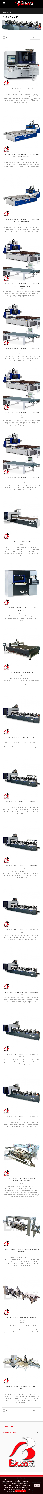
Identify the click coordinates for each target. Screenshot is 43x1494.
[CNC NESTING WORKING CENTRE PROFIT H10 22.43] (21, 454)
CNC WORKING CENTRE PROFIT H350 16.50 (21, 992)
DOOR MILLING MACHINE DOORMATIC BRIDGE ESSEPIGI (21, 1250)
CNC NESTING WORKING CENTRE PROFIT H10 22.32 (21, 414)
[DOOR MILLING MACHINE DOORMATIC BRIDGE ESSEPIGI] (21, 1226)
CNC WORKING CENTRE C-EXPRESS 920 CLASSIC (21, 609)
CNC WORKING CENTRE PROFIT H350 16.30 (21, 930)
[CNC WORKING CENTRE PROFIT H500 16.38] (21, 1030)
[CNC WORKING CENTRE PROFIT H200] (21, 714)
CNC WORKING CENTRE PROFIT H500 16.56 (21, 1116)
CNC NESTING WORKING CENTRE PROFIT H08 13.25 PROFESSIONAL (21, 155)
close (37, 1485)
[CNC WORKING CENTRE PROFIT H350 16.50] (21, 968)
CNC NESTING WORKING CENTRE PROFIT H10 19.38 (21, 349)
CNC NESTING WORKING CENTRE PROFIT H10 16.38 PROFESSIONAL (21, 285)
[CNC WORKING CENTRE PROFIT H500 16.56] (21, 1093)
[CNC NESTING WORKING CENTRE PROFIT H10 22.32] (21, 389)
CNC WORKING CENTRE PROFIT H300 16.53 (21, 866)
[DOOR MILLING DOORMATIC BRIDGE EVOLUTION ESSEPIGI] (21, 1155)
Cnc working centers (33, 10)
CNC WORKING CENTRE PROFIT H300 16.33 (21, 801)
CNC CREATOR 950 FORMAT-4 (21, 88)
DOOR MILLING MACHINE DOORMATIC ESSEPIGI (21, 1319)
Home (3, 10)
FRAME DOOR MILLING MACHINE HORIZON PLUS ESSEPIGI (21, 1387)
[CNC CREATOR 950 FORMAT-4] (21, 65)
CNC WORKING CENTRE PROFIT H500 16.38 (21, 1054)
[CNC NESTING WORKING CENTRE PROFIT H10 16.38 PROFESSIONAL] (21, 260)
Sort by (27, 38)
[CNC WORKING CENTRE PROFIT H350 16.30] (21, 906)
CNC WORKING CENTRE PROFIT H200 (21, 737)
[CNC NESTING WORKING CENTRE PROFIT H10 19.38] (21, 324)
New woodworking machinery (16, 10)
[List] (6, 37)
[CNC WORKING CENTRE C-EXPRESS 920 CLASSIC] (21, 584)
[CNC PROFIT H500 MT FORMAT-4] (21, 518)
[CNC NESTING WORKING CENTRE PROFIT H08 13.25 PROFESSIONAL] (21, 131)
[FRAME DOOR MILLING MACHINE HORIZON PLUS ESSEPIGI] (21, 1363)
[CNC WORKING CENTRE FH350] (21, 649)
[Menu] (4, 3)
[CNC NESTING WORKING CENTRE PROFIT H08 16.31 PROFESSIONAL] (21, 195)
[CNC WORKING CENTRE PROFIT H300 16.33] (21, 778)
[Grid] (4, 37)
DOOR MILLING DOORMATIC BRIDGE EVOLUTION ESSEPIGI (21, 1179)
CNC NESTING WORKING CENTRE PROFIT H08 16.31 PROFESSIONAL (21, 220)
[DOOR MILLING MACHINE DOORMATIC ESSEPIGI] (21, 1294)
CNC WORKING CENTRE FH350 (21, 672)
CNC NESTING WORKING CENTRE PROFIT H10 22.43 (21, 478)
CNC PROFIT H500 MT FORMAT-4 (21, 542)
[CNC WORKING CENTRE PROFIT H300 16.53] (21, 842)
